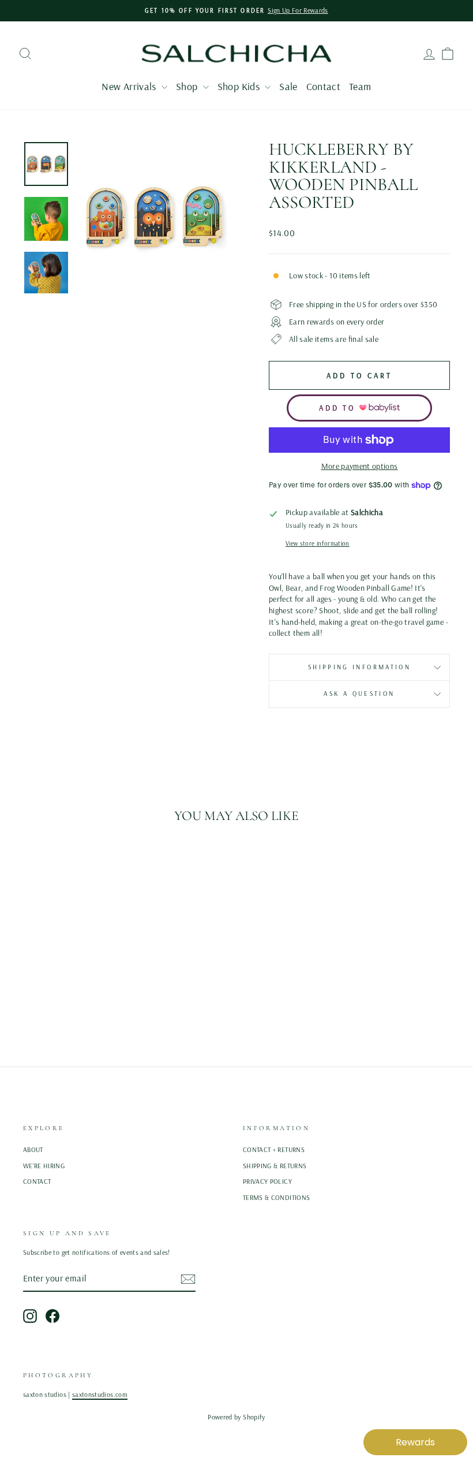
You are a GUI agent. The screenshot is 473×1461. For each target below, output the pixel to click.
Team (360, 86)
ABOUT (33, 1149)
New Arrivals (130, 86)
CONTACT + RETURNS (274, 1149)
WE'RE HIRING (44, 1165)
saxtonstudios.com (99, 1394)
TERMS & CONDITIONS (276, 1197)
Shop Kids (239, 86)
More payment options (359, 466)
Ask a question (359, 693)
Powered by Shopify (236, 1416)
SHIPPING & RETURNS (274, 1165)
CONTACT (37, 1181)
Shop (188, 86)
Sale (288, 86)
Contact (323, 86)
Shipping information (359, 667)
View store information (318, 543)
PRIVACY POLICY (267, 1181)
